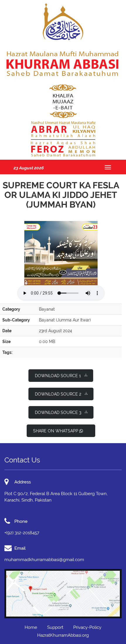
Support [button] (55, 627)
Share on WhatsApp (56, 431)
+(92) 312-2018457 (21, 532)
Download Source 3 (58, 412)
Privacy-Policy (87, 627)
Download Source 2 (58, 394)
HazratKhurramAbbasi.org (63, 635)
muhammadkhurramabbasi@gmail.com (44, 559)
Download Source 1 (58, 375)
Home (31, 627)
